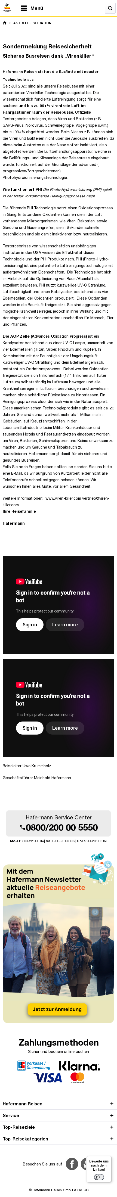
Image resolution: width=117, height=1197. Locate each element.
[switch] (99, 1177)
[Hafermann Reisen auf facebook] (72, 1164)
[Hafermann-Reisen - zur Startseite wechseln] (5, 7)
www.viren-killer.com (63, 498)
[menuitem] (31, 8)
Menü (36, 8)
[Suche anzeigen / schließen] (110, 8)
